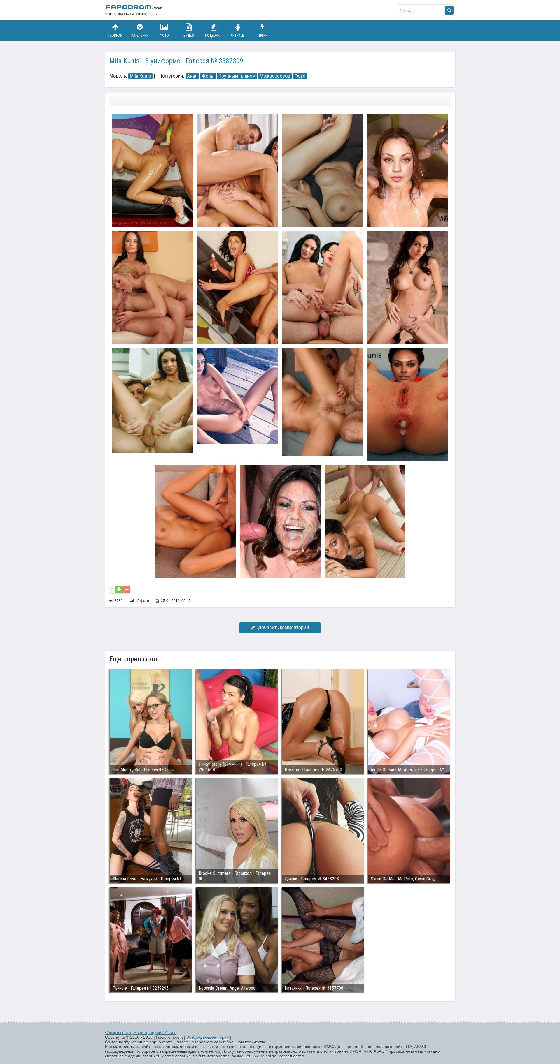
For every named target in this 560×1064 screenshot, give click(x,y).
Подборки (213, 36)
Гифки (262, 36)
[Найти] (449, 10)
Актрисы (238, 36)
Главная (115, 36)
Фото (164, 36)
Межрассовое (275, 76)
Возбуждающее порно (207, 1037)
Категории (139, 36)
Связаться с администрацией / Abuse (140, 1032)
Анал (192, 76)
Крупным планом (237, 76)
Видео (188, 36)
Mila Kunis (140, 76)
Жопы (208, 76)
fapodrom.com (134, 10)
